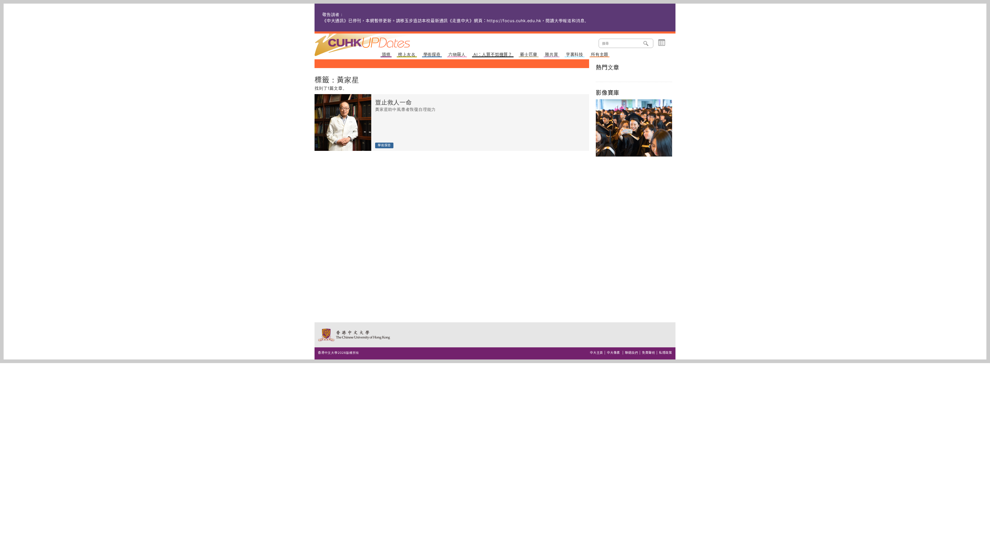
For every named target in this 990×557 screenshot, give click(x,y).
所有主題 (599, 54)
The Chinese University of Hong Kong (354, 334)
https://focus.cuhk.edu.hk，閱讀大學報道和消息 (535, 20)
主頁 (372, 41)
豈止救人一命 (393, 102)
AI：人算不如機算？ (492, 54)
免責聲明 (648, 353)
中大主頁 (596, 353)
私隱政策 (665, 353)
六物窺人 (457, 54)
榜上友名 (406, 54)
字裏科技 (574, 54)
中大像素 (613, 353)
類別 (661, 43)
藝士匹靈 (528, 54)
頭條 (386, 54)
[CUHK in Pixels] (634, 128)
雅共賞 (551, 54)
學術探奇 (432, 54)
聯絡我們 (631, 353)
